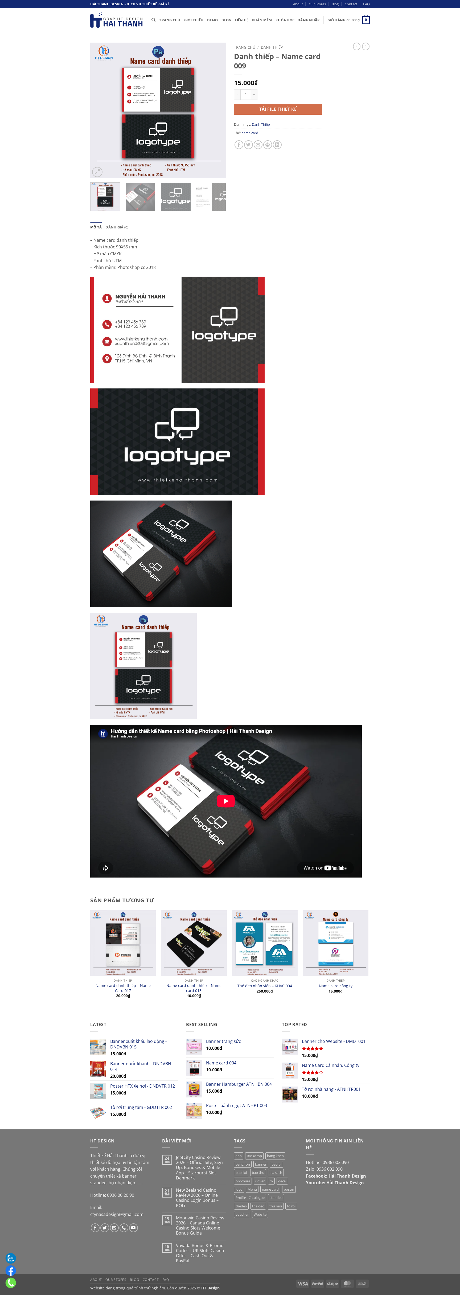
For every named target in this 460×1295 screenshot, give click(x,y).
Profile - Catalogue (250, 1197)
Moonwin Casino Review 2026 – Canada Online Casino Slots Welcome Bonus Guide (200, 1225)
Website (260, 1214)
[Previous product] (365, 46)
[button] (308, 20)
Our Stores (317, 4)
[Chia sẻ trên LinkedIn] (277, 144)
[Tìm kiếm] (153, 20)
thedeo (241, 1206)
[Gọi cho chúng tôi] (124, 1227)
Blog (335, 4)
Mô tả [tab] (96, 227)
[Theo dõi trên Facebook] (95, 1227)
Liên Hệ (241, 20)
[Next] (216, 110)
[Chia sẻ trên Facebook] (239, 144)
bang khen (275, 1155)
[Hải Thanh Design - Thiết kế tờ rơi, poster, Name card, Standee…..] (116, 20)
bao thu (258, 1172)
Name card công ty (335, 985)
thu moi (275, 1206)
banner (260, 1164)
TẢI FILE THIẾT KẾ (278, 109)
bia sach (275, 1172)
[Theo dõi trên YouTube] (133, 1227)
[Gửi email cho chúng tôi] (114, 1227)
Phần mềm (262, 20)
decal (282, 1181)
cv (271, 1181)
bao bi (276, 1164)
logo (239, 1189)
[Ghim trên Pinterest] (267, 144)
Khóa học (285, 20)
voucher (242, 1214)
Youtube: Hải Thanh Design (335, 1183)
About (298, 4)
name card (249, 132)
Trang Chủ (169, 20)
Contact (351, 4)
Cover (260, 1181)
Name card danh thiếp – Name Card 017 (123, 988)
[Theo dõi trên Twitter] (104, 1227)
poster (289, 1189)
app (239, 1155)
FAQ (366, 4)
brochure (243, 1181)
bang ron (243, 1164)
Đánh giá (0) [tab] (116, 227)
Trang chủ (244, 47)
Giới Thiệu (194, 20)
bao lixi (241, 1172)
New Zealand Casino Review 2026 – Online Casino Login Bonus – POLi (197, 1198)
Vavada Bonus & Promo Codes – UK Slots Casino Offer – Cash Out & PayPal (200, 1253)
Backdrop (254, 1155)
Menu (252, 1189)
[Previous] (99, 110)
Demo (212, 20)
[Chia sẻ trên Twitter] (248, 144)
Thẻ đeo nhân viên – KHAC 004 (264, 985)
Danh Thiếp (272, 47)
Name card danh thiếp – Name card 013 (193, 988)
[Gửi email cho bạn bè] (258, 144)
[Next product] (356, 46)
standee (276, 1197)
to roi (291, 1206)
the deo (258, 1206)
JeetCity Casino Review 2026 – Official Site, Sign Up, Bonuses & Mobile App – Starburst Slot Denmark (199, 1168)
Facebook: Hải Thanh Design (336, 1176)
